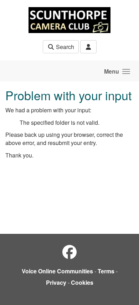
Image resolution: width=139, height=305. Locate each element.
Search (64, 47)
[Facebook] (69, 251)
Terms (106, 271)
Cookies (82, 282)
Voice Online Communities (57, 271)
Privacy (56, 282)
